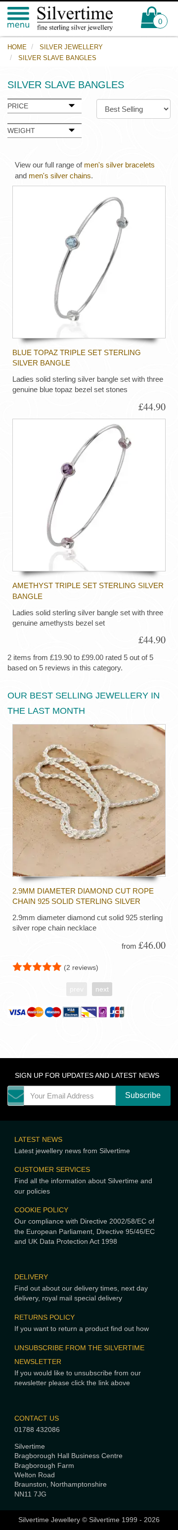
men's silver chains (60, 175)
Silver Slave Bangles (57, 58)
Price (17, 106)
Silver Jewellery (71, 47)
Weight (21, 130)
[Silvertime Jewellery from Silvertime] (74, 18)
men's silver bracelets (119, 165)
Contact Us (36, 1418)
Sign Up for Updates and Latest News (87, 1075)
